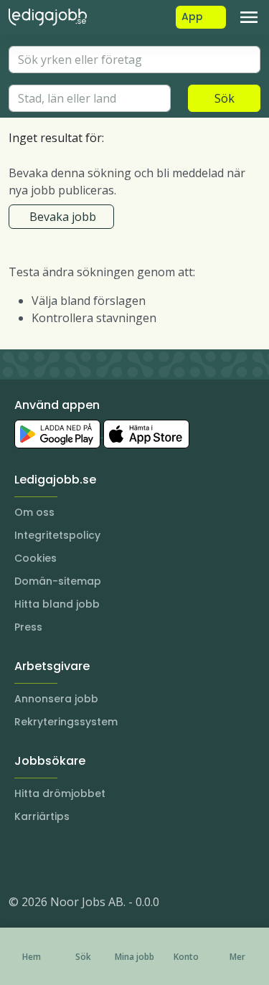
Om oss (34, 512)
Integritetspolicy (57, 535)
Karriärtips (42, 816)
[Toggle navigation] (248, 17)
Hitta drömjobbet (59, 793)
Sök (224, 98)
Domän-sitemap (57, 581)
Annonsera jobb (56, 699)
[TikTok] (106, 858)
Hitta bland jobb (57, 604)
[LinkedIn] (48, 858)
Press (28, 627)
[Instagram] (20, 858)
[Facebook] (77, 858)
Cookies (35, 558)
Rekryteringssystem (66, 722)
